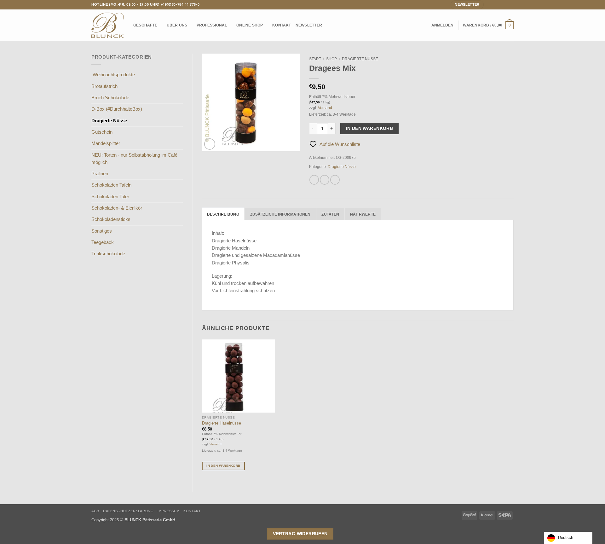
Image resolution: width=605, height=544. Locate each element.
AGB (95, 511)
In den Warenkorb (369, 128)
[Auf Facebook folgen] (489, 4)
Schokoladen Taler (110, 196)
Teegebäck (102, 242)
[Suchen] (425, 25)
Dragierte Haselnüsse (221, 423)
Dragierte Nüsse (109, 120)
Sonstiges (101, 231)
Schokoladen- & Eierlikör (116, 208)
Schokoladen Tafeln (111, 185)
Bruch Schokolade (110, 97)
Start (315, 59)
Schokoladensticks (110, 219)
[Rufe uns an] (505, 4)
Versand (325, 108)
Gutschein (101, 132)
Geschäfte (145, 25)
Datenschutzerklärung (128, 511)
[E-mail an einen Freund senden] (335, 179)
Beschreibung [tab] (223, 214)
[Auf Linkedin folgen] (511, 4)
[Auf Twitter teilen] (324, 179)
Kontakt (281, 25)
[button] (442, 25)
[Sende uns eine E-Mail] (500, 4)
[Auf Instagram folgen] (494, 4)
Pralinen (99, 173)
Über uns (177, 25)
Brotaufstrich (104, 86)
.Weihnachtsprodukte (113, 74)
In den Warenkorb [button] (223, 465)
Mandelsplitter (105, 143)
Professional (212, 25)
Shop (331, 59)
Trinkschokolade (108, 253)
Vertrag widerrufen (300, 533)
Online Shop (249, 25)
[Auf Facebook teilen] (314, 179)
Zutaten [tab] (330, 214)
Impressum (169, 511)
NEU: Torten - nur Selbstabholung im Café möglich (134, 159)
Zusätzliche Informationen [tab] (280, 214)
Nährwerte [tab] (363, 214)
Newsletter (309, 25)
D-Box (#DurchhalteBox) (116, 109)
